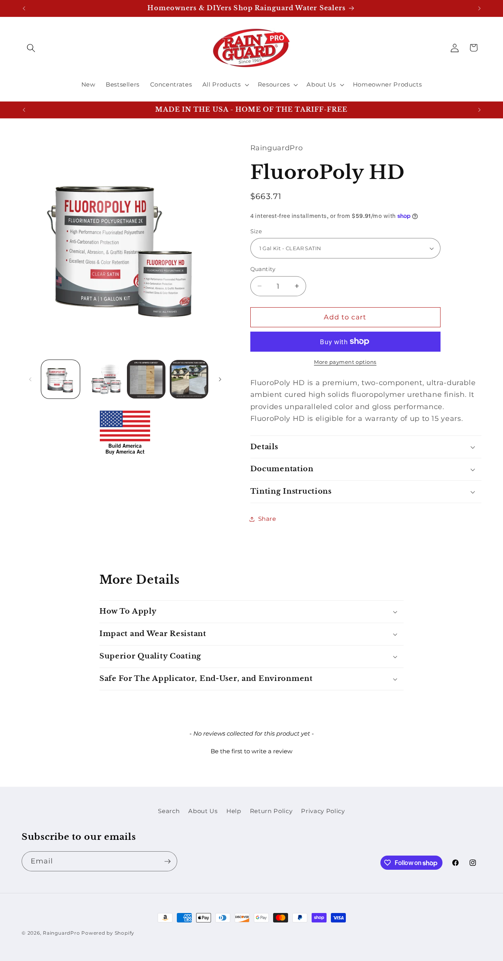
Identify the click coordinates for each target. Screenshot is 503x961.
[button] (31, 47)
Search (169, 811)
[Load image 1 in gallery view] (60, 379)
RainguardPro (61, 933)
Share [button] (267, 518)
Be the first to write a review (251, 751)
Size (256, 231)
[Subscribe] (167, 861)
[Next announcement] (479, 8)
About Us (202, 811)
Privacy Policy (323, 811)
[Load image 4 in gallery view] (189, 379)
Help (233, 811)
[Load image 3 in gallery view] (146, 379)
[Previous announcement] (24, 8)
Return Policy (271, 811)
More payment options (345, 362)
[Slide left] (30, 379)
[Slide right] (220, 379)
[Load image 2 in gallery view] (103, 379)
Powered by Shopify (107, 933)
